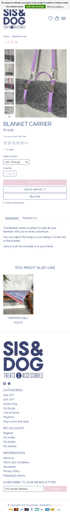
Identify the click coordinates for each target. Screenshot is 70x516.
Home (6, 36)
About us (8, 458)
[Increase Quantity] (13, 174)
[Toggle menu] (63, 18)
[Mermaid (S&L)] (18, 294)
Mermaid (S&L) (18, 318)
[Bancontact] (42, 509)
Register (8, 433)
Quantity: (7, 168)
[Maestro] (27, 509)
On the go (9, 408)
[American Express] (47, 509)
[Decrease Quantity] (6, 174)
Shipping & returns (14, 475)
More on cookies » (55, 7)
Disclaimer (9, 466)
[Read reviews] (13, 143)
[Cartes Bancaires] (37, 509)
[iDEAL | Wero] (11, 509)
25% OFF (8, 395)
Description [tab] (12, 218)
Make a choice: (11, 156)
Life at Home (11, 412)
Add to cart (35, 182)
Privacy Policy (11, 471)
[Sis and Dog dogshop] (14, 18)
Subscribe (56, 488)
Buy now (35, 196)
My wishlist (9, 446)
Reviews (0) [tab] (30, 218)
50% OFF (8, 399)
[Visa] (21, 509)
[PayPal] (32, 509)
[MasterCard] (16, 509)
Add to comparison (15, 202)
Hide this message (35, 7)
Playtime (8, 417)
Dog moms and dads (16, 421)
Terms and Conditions (16, 462)
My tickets (9, 441)
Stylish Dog (10, 403)
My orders (9, 437)
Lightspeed (57, 505)
